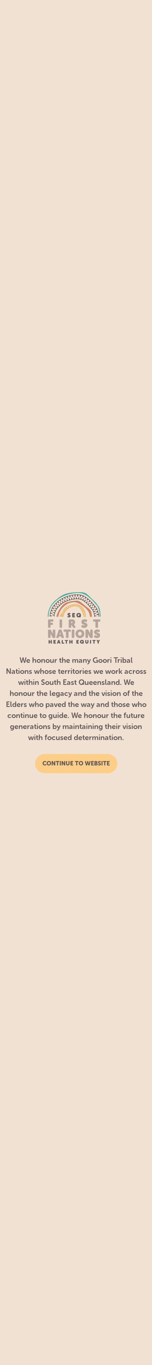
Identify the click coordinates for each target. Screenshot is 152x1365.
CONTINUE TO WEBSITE (76, 763)
